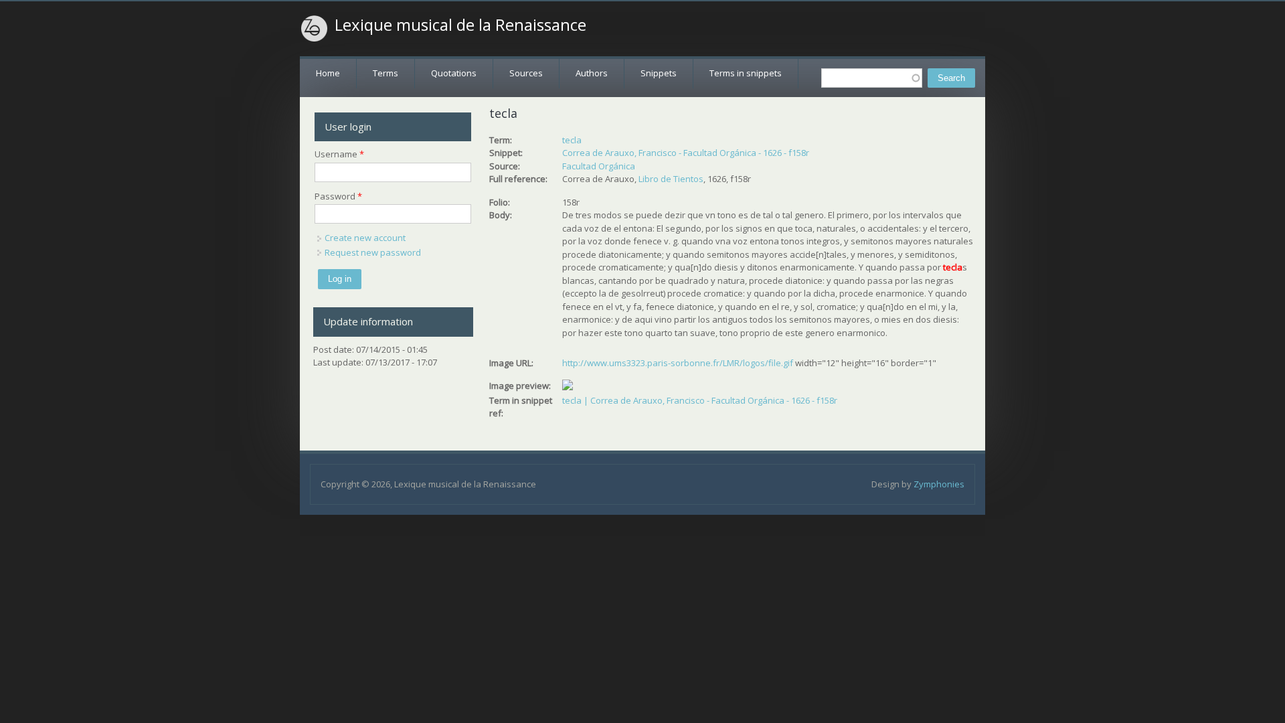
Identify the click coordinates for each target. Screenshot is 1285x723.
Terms (385, 73)
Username (339, 154)
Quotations (454, 73)
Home (328, 73)
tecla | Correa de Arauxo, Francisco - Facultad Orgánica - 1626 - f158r (699, 400)
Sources (526, 73)
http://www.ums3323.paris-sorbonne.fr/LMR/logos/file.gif (677, 363)
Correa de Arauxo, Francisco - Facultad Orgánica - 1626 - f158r (685, 153)
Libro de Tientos (670, 179)
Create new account (365, 238)
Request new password (373, 252)
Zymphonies (939, 484)
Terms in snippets (745, 73)
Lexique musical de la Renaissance (460, 24)
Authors (592, 73)
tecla (572, 140)
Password (338, 196)
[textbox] (871, 78)
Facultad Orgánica (598, 166)
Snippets (658, 73)
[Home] (314, 29)
